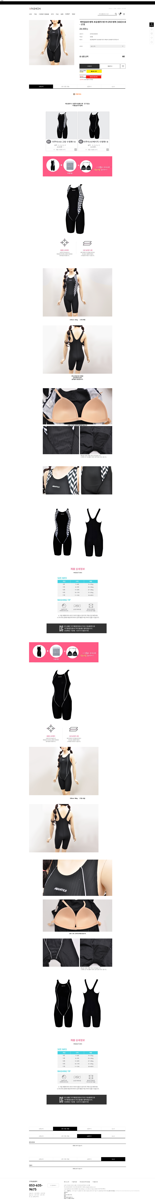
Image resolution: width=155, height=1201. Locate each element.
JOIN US (110, 8)
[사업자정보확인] (101, 1188)
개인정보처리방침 (85, 1181)
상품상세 (41, 87)
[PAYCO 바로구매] (93, 77)
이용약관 (74, 1181)
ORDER (119, 8)
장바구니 (110, 66)
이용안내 (95, 1181)
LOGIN (114, 8)
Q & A (113, 87)
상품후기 (89, 87)
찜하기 (122, 66)
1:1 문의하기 (53, 1185)
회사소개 (66, 1181)
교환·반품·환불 (65, 87)
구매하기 (89, 66)
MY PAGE (124, 8)
